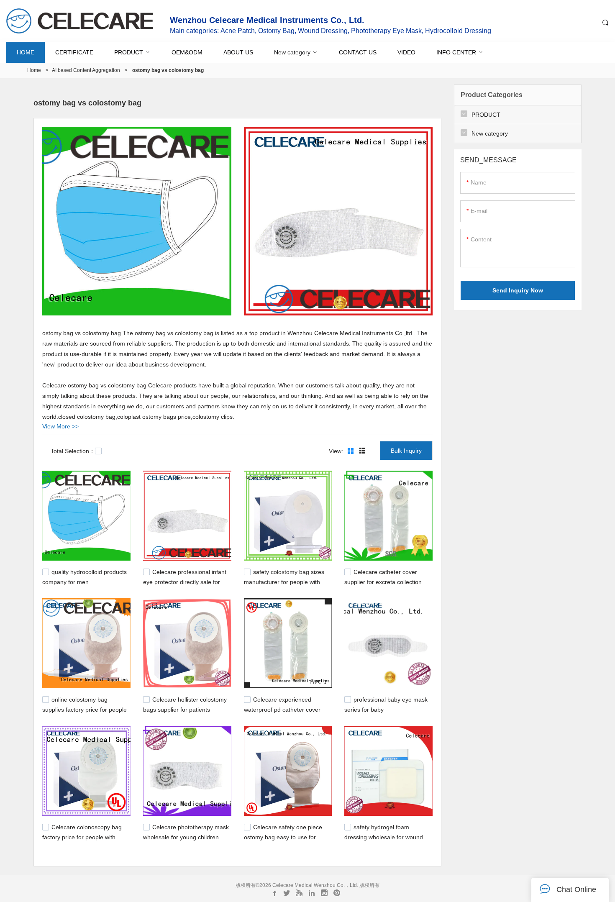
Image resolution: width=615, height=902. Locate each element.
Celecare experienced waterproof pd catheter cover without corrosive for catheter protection (282, 713)
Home (34, 70)
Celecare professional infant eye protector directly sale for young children (184, 581)
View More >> (60, 426)
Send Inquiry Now (517, 290)
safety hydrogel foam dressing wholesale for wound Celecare (383, 835)
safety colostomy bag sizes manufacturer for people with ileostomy (284, 581)
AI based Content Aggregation (86, 70)
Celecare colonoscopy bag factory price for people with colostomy (82, 835)
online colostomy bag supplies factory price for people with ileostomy (84, 708)
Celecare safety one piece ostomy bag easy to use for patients (283, 835)
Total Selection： (73, 451)
